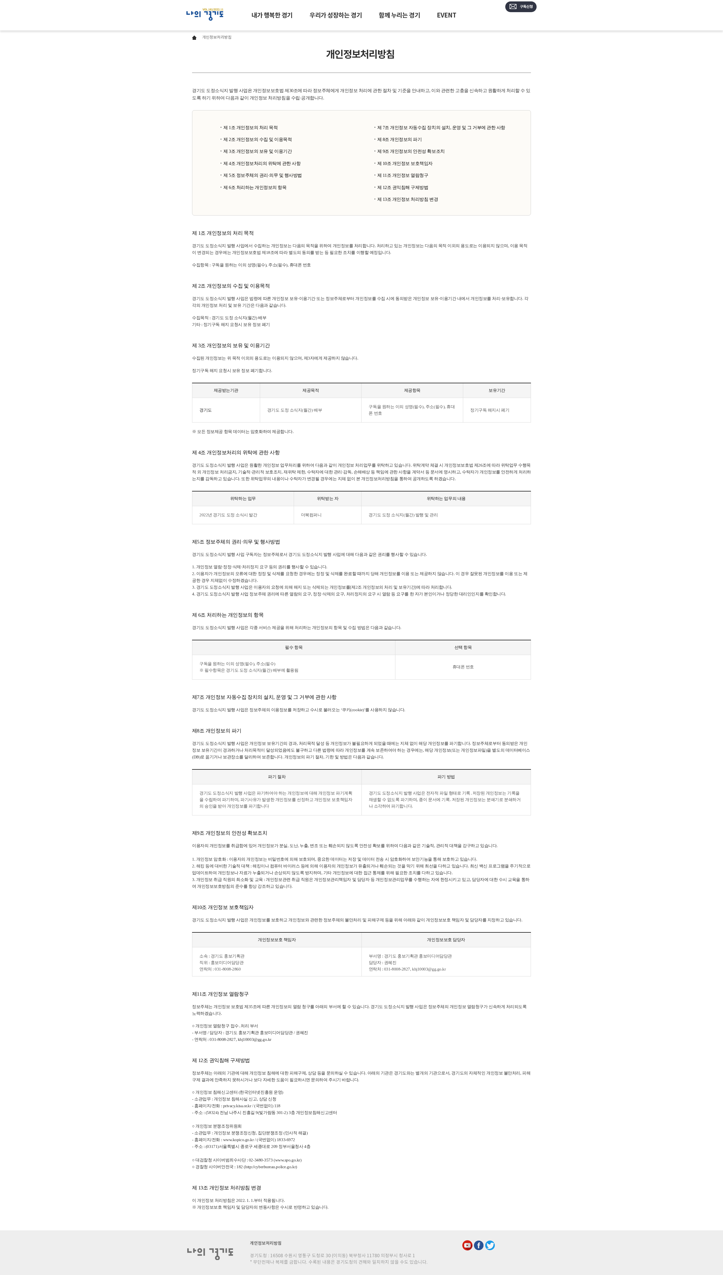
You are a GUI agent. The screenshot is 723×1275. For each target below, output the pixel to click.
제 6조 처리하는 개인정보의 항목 (254, 187)
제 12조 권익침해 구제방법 (402, 187)
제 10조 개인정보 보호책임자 (405, 163)
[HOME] (204, 15)
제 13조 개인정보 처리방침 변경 (407, 199)
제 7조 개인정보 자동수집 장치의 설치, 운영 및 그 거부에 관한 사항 (441, 127)
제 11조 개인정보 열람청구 (402, 175)
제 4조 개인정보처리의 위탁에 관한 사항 (261, 163)
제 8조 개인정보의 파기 (399, 139)
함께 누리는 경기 (399, 15)
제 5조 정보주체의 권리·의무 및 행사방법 (262, 175)
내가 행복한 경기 (272, 15)
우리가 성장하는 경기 (336, 15)
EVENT (446, 15)
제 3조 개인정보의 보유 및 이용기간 (257, 151)
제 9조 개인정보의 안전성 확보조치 (411, 151)
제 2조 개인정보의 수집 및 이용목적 (257, 139)
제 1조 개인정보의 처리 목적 (250, 127)
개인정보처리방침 (217, 37)
